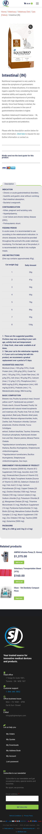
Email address (12, 794)
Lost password (12, 761)
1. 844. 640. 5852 (13, 692)
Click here (21, 134)
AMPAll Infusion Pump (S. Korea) (28, 552)
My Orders (10, 734)
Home (3, 12)
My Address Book (13, 750)
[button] (30, 27)
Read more (19, 598)
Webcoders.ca (8, 828)
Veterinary (12, 12)
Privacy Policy (28, 816)
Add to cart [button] (19, 562)
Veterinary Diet (24, 12)
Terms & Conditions (15, 816)
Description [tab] (9, 184)
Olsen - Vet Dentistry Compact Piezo (26, 589)
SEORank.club (22, 832)
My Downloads (12, 745)
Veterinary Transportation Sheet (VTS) (27, 570)
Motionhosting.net (29, 828)
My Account (11, 756)
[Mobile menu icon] (37, 3)
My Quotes (10, 739)
